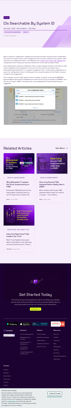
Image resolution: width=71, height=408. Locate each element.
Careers (6, 385)
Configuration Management (13, 32)
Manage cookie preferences (54, 396)
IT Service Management (27, 334)
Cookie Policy (11, 401)
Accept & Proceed (54, 393)
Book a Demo (7, 376)
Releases (6, 373)
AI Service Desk (41, 334)
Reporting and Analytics (18, 229)
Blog (55, 343)
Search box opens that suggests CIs (53, 60)
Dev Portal (56, 353)
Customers (57, 340)
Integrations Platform (43, 343)
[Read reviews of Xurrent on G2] (58, 324)
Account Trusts (41, 346)
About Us (56, 334)
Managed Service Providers (25, 338)
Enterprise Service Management (25, 343)
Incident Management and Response (26, 353)
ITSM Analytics (41, 340)
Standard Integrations (60, 356)
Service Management (16, 177)
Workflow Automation (43, 337)
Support (6, 369)
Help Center (57, 359)
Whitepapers (57, 346)
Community (7, 379)
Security (56, 350)
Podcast (56, 337)
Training (6, 382)
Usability (26, 32)
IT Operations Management (24, 348)
